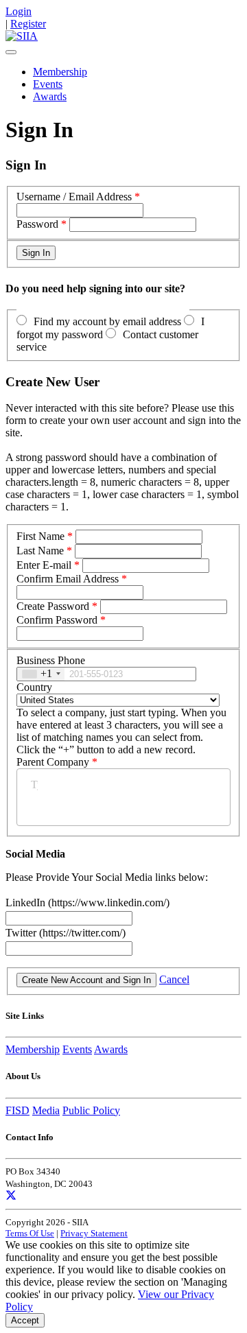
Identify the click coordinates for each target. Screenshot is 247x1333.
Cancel (174, 979)
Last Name (40, 550)
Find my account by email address (107, 321)
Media (46, 1110)
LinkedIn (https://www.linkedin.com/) (87, 902)
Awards (50, 96)
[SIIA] (21, 36)
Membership (60, 72)
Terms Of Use (29, 1233)
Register (28, 24)
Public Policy (91, 1110)
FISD (17, 1110)
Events (47, 84)
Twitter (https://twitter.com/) (65, 933)
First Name (40, 536)
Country (34, 687)
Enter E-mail (43, 565)
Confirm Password (56, 620)
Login (18, 11)
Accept (25, 1320)
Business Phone (50, 660)
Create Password (52, 606)
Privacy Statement (94, 1233)
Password (37, 224)
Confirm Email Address (67, 579)
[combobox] (40, 674)
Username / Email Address (74, 196)
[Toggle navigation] (10, 52)
